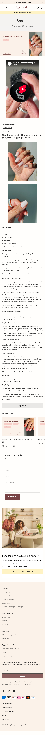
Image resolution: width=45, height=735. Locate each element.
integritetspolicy (9, 464)
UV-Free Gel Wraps (7, 707)
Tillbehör (4, 715)
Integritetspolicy (7, 656)
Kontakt (4, 621)
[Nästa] (42, 2)
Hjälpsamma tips (7, 628)
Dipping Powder (7, 703)
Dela (24, 406)
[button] (37, 8)
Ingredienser (6, 631)
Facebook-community (8, 599)
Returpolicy (5, 638)
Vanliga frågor (6, 617)
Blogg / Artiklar (6, 603)
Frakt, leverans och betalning (10, 649)
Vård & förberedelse (8, 711)
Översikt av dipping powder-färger (12, 607)
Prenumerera (22, 676)
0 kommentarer (29, 26)
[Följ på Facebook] (3, 691)
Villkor (4, 652)
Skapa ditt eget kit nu (22, 571)
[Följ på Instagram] (8, 691)
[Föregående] (2, 2)
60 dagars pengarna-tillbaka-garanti (13, 635)
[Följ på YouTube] (14, 691)
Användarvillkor (18, 464)
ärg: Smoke (6, 131)
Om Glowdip (6, 592)
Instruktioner (6, 624)
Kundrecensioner (7, 596)
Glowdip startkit (7, 128)
